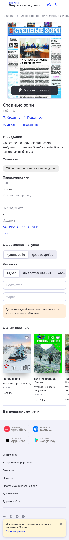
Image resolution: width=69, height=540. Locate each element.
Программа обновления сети (20, 485)
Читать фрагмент (37, 90)
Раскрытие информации (17, 462)
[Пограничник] (17, 353)
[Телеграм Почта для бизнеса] (23, 516)
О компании (10, 454)
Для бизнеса (10, 493)
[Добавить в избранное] (27, 337)
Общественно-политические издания (31, 168)
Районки (9, 111)
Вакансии (8, 470)
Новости (8, 478)
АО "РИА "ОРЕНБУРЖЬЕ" (21, 226)
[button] (49, 5)
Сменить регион (15, 531)
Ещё (6, 233)
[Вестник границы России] (48, 353)
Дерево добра (11, 501)
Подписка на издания (24, 5)
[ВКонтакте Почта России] (4, 516)
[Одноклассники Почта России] (11, 516)
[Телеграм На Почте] (17, 516)
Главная (8, 15)
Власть (7, 387)
